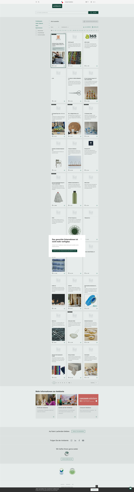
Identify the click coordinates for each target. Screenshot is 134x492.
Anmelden (94, 489)
